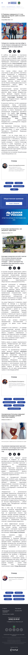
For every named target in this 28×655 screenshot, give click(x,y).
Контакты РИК (18, 610)
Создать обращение (14, 203)
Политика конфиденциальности (14, 640)
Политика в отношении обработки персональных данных (14, 642)
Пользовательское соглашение (14, 639)
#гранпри (8, 186)
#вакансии (7, 595)
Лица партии (18, 608)
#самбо (18, 182)
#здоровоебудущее (18, 595)
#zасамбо (9, 182)
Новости (18, 6)
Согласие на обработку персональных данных (14, 643)
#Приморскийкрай (19, 186)
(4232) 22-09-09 (14, 619)
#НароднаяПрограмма (14, 408)
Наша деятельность (11, 6)
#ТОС (8, 399)
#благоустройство (19, 399)
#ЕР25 (7, 405)
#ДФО (14, 189)
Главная (3, 6)
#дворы (21, 402)
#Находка (9, 592)
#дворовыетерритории (9, 402)
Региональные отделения (5, 611)
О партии (4, 608)
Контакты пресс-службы (8, 614)
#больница (18, 592)
